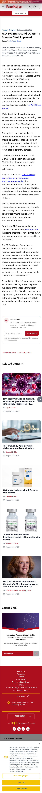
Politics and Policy (9, 352)
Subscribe (30, 333)
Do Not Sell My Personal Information (21, 687)
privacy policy (12, 340)
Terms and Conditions (21, 682)
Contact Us (21, 679)
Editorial (21, 676)
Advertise (21, 674)
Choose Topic (19, 13)
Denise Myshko (11, 452)
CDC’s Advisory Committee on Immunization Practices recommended (18, 178)
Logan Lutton (11, 408)
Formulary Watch (25, 352)
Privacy (21, 685)
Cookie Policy (19, 771)
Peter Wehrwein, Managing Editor (18, 590)
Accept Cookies (21, 789)
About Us (21, 671)
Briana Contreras (12, 543)
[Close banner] (39, 2)
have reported (31, 229)
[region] (21, 767)
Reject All (21, 782)
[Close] (39, 743)
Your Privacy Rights (21, 690)
